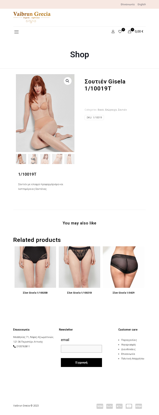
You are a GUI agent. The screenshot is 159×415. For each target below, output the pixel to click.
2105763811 (23, 346)
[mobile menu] (16, 32)
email (65, 340)
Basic (101, 109)
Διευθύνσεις (128, 349)
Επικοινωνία (128, 4)
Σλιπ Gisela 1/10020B (35, 292)
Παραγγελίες (129, 340)
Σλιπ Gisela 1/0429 (123, 292)
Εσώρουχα (111, 109)
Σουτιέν (122, 109)
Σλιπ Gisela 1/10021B (79, 292)
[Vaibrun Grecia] (32, 17)
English (142, 4)
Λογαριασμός (128, 344)
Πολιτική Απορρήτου (132, 358)
